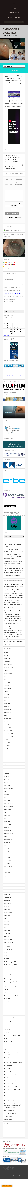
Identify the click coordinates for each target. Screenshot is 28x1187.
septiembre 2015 (8, 788)
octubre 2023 (7, 670)
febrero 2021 (7, 728)
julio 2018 (6, 740)
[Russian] (14, 264)
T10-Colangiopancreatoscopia (12, 1081)
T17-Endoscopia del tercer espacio (13, 1101)
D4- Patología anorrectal (10, 979)
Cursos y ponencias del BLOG (11, 971)
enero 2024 (7, 661)
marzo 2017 (7, 770)
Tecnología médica (9, 1110)
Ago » (8, 335)
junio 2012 (7, 885)
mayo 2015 (7, 794)
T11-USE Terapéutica (9, 1084)
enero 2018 (7, 758)
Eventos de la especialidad (11, 996)
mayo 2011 (7, 924)
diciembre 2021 (8, 709)
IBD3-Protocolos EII (9, 1014)
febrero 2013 (7, 861)
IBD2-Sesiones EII (9, 1011)
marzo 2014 (7, 821)
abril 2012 (6, 891)
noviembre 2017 (8, 761)
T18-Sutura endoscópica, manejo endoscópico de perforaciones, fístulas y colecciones (12, 1105)
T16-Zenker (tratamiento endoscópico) (10, 1097)
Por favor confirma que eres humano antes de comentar (13, 218)
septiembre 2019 (8, 734)
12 (20, 327)
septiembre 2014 (8, 806)
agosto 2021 (7, 719)
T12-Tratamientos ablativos (11, 1087)
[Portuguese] (11, 264)
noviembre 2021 (8, 712)
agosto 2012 (7, 879)
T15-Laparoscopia (9, 1093)
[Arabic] (3, 262)
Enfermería (7, 993)
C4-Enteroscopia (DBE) (10, 962)
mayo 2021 (7, 725)
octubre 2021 (7, 716)
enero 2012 (7, 900)
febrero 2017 (7, 773)
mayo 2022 (7, 697)
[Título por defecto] (14, 387)
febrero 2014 (7, 824)
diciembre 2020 (8, 731)
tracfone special (8, 584)
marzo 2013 (7, 858)
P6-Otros (6, 1039)
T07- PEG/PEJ (8, 1072)
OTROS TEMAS (8, 1025)
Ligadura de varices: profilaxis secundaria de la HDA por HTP (13, 643)
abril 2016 (6, 782)
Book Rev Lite (9, 1176)
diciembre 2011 (8, 903)
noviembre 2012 (8, 870)
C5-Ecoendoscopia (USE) (10, 965)
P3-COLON (7, 1033)
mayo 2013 (7, 852)
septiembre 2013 (8, 840)
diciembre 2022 (8, 688)
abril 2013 (6, 855)
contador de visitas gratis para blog (13, 376)
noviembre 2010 (8, 942)
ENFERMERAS (14, 13)
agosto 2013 (7, 843)
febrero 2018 (7, 755)
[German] (14, 262)
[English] (9, 262)
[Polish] (9, 264)
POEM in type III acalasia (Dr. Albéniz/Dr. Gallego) (12, 168)
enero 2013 (7, 864)
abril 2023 (6, 679)
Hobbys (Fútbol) (8, 1002)
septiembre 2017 (8, 764)
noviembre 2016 (8, 776)
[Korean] (8, 264)
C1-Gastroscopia (8, 953)
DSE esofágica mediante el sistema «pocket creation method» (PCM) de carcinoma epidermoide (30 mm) (13, 570)
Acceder (6, 1127)
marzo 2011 (7, 930)
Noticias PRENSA (8, 1022)
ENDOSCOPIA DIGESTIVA (11, 31)
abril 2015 (6, 797)
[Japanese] (6, 264)
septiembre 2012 (8, 876)
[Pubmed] (14, 1160)
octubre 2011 (7, 909)
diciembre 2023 (8, 664)
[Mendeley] (14, 1145)
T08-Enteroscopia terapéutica (12, 1075)
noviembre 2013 (8, 833)
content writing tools (9, 641)
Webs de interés (8, 1120)
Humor (6, 1005)
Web (19, 204)
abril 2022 (6, 700)
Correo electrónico (14, 205)
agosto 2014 (7, 809)
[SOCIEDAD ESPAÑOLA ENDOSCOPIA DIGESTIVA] (14, 523)
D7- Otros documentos (10, 990)
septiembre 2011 (8, 912)
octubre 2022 (7, 691)
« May (4, 335)
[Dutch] (8, 262)
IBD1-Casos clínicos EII (10, 1008)
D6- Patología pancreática (11, 987)
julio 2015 (6, 791)
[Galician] (13, 262)
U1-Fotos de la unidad (10, 1113)
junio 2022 (7, 694)
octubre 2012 (7, 873)
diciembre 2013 (8, 830)
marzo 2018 (7, 752)
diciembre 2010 (8, 939)
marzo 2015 (7, 800)
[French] (11, 262)
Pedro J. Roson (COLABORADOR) (12, 293)
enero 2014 (7, 827)
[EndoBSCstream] (14, 412)
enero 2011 (7, 936)
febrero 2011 (7, 933)
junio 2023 (7, 676)
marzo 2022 (7, 703)
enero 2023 (7, 685)
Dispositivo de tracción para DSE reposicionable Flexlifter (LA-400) (12, 576)
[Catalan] (5, 262)
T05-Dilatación (8, 1066)
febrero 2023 (7, 682)
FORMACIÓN (7, 999)
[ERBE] (14, 480)
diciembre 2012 (8, 867)
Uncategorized (8, 1117)
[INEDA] (14, 429)
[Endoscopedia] (14, 444)
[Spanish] (3, 266)
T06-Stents (7, 1069)
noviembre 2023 (8, 667)
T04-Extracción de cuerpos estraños (13, 1063)
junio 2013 (7, 849)
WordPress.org (8, 1136)
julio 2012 (6, 882)
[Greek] (3, 264)
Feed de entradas (8, 1130)
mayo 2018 (7, 746)
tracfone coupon (8, 600)
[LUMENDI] (14, 495)
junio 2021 (7, 722)
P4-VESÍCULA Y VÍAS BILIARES (12, 1036)
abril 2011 (6, 927)
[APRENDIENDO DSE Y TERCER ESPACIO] (14, 248)
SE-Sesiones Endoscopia (10, 1042)
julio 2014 (6, 812)
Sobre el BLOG (8, 1045)
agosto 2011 (7, 915)
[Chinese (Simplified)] (6, 262)
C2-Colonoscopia (8, 956)
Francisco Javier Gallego (10, 623)
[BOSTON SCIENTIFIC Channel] (14, 399)
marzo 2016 (7, 785)
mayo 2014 (7, 815)
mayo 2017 (7, 767)
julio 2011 (6, 918)
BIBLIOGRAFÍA (8, 950)
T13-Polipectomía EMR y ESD (12, 1090)
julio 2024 (6, 652)
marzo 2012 (7, 894)
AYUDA (14, 3)
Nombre (7, 204)
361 (5, 611)
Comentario (8, 189)
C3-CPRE (6, 959)
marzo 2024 (7, 658)
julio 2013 (6, 846)
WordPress (22, 1176)
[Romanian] (13, 264)
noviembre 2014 (8, 803)
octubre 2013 (7, 837)
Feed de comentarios (9, 1133)
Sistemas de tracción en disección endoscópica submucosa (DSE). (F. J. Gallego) (13, 563)
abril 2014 (6, 818)
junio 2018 (7, 743)
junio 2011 (7, 921)
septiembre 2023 (8, 673)
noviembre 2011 (8, 906)
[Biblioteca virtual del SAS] (14, 1154)
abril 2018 (6, 749)
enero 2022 (7, 706)
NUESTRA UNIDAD (14, 17)
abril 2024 (6, 655)
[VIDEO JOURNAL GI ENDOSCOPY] (14, 346)
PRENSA (14, 8)
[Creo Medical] (14, 465)
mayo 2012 (7, 888)
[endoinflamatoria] (14, 455)
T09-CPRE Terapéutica (10, 1078)
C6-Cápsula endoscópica (10, 968)
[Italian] (5, 264)
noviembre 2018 (8, 737)
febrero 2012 (7, 897)
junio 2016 (7, 779)
